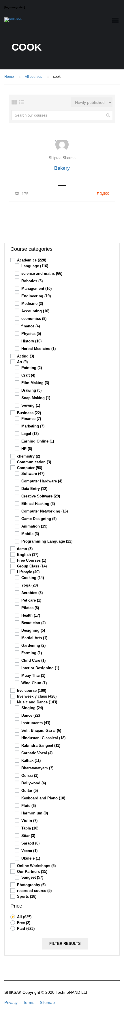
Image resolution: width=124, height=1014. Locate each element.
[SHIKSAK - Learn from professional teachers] (13, 21)
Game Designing (39, 519)
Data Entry (34, 488)
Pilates (30, 608)
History (31, 341)
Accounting (35, 311)
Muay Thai (33, 675)
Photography (31, 885)
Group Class (32, 566)
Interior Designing (40, 668)
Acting (25, 356)
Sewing (30, 405)
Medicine (32, 303)
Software (32, 473)
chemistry (28, 456)
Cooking (32, 578)
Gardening (33, 645)
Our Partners (32, 871)
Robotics (32, 281)
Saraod (30, 843)
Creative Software (40, 496)
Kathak (31, 760)
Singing (32, 708)
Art (22, 362)
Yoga (29, 585)
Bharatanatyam (37, 768)
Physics (31, 333)
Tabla (29, 828)
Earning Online (37, 441)
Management (36, 288)
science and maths (41, 273)
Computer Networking (44, 511)
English (27, 554)
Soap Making (35, 398)
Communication (34, 462)
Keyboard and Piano (43, 798)
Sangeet (32, 877)
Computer (29, 468)
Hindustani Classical (43, 738)
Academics (31, 260)
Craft (28, 375)
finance (30, 326)
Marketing (32, 426)
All (24, 917)
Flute (28, 805)
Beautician (33, 623)
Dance (30, 715)
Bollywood (33, 783)
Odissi (29, 775)
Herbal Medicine (38, 348)
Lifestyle (28, 572)
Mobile (30, 534)
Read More (62, 142)
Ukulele (30, 858)
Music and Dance (37, 702)
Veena (29, 851)
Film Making (35, 383)
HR (26, 449)
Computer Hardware (41, 481)
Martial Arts (34, 638)
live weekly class (37, 696)
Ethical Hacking (38, 504)
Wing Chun (34, 683)
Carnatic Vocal (36, 753)
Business (29, 413)
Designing (33, 630)
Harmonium (34, 813)
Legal (30, 434)
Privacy (11, 1002)
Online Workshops (36, 866)
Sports (26, 896)
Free (23, 923)
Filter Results (65, 943)
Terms (28, 1002)
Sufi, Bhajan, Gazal (41, 730)
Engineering (36, 296)
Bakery (62, 168)
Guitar (29, 790)
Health (30, 615)
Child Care (33, 660)
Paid (26, 928)
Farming (31, 653)
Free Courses (31, 560)
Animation (34, 526)
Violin (29, 820)
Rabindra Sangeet (40, 745)
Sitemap (47, 1002)
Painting (31, 368)
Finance (31, 418)
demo (25, 549)
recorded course (34, 890)
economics (33, 318)
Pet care (31, 600)
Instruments (35, 723)
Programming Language (46, 541)
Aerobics (32, 593)
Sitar (28, 836)
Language (34, 266)
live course (31, 690)
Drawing (31, 390)
